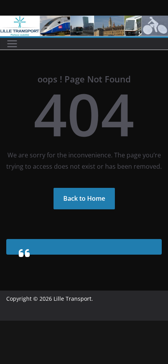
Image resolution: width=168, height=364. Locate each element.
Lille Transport (72, 298)
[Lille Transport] (84, 21)
